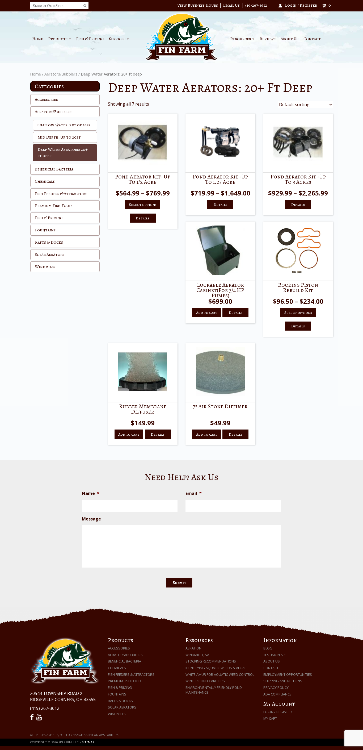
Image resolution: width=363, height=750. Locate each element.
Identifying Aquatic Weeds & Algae (215, 667)
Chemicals (45, 181)
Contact (312, 39)
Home (37, 39)
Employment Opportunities (287, 674)
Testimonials (274, 654)
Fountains (45, 230)
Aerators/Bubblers (60, 74)
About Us (289, 39)
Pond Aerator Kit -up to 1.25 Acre (220, 179)
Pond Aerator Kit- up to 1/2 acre (142, 179)
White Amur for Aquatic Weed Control (219, 674)
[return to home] (181, 37)
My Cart (270, 718)
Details (142, 218)
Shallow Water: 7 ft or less (63, 125)
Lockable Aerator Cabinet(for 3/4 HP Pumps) (220, 290)
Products (58, 39)
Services (117, 39)
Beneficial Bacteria (54, 169)
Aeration (193, 648)
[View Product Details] (143, 142)
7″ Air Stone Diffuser (220, 406)
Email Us (231, 5)
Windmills (45, 267)
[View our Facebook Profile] (32, 717)
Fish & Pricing (90, 39)
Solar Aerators (49, 254)
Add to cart (206, 312)
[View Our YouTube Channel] (40, 717)
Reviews (267, 39)
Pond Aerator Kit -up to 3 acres (298, 179)
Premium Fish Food (53, 206)
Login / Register (277, 711)
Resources (241, 39)
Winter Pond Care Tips (205, 680)
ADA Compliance (277, 694)
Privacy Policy (276, 687)
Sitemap (88, 742)
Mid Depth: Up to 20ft (59, 137)
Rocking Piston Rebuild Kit (298, 287)
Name (90, 493)
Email (193, 493)
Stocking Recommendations (210, 661)
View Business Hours (197, 5)
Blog (267, 648)
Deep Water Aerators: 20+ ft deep (62, 153)
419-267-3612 (256, 5)
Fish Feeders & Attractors (61, 194)
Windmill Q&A (197, 654)
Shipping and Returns (282, 680)
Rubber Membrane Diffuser (142, 408)
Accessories (46, 99)
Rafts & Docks (49, 242)
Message (91, 519)
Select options (143, 204)
